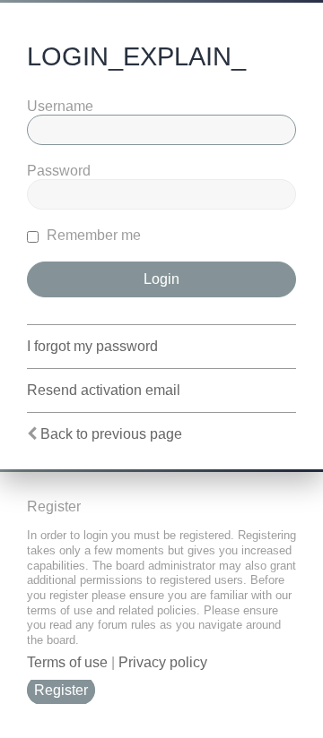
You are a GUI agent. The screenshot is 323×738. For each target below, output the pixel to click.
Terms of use (67, 662)
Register (61, 690)
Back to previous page (111, 434)
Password (59, 170)
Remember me (92, 235)
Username (60, 106)
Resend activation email (103, 390)
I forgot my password (92, 346)
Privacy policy (162, 662)
